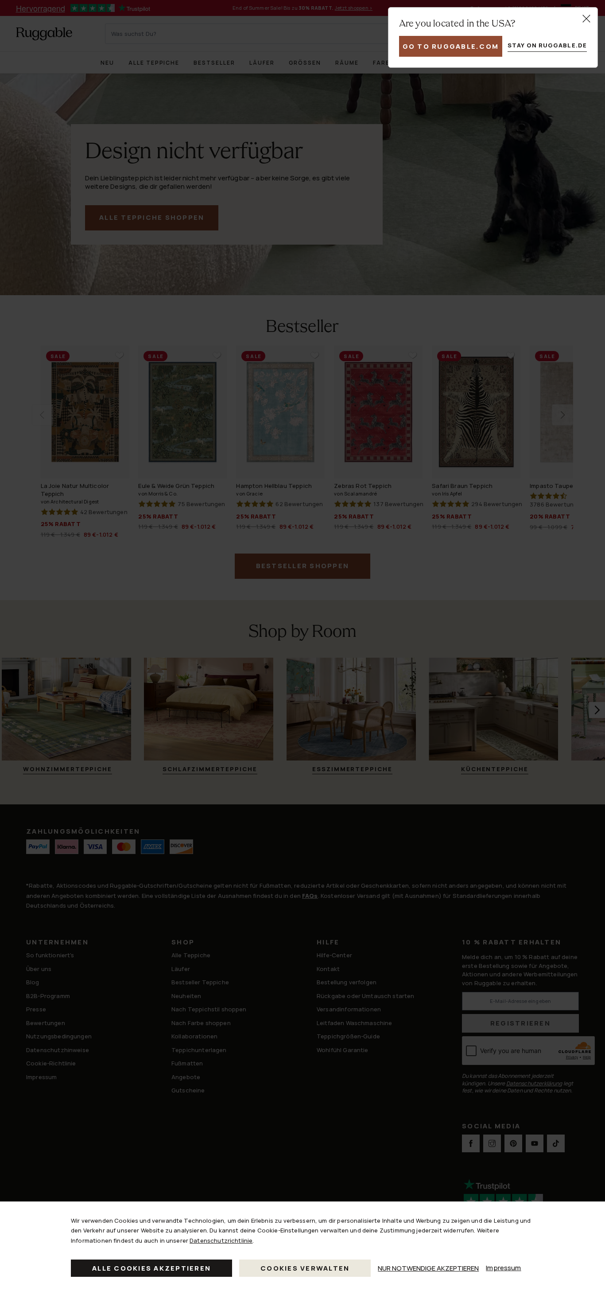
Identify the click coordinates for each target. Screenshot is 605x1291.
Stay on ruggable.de (547, 45)
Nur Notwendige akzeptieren (428, 1268)
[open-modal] (586, 18)
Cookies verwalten (304, 1268)
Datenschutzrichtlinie (221, 1240)
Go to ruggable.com (451, 46)
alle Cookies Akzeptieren (151, 1268)
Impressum (503, 1267)
